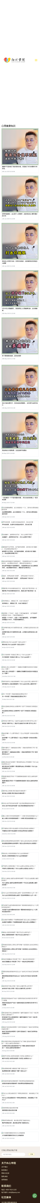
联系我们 (4, 1170)
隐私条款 (4, 1176)
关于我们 (4, 1167)
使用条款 (4, 1179)
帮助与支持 (5, 1173)
